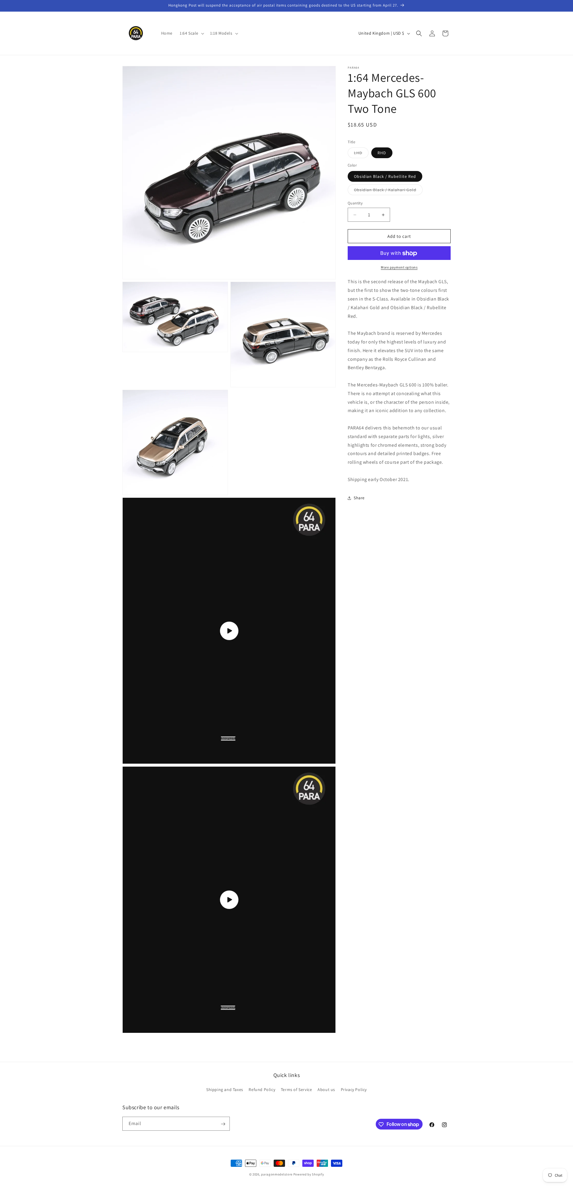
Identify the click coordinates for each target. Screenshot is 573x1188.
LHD (361, 154)
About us (326, 1089)
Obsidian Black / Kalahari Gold (388, 191)
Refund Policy (262, 1089)
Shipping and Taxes (224, 1089)
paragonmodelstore (276, 1174)
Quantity (355, 203)
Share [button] (359, 497)
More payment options (399, 267)
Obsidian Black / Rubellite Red (385, 176)
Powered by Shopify (308, 1174)
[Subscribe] (222, 1124)
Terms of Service (296, 1089)
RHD (382, 153)
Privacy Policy (354, 1089)
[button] (191, 33)
